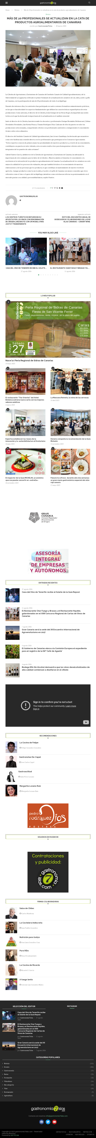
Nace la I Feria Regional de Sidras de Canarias (29, 360)
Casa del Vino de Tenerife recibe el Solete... (26, 268)
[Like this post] (52, 188)
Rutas (49, 1074)
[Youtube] (54, 1122)
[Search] (89, 3)
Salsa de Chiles (27, 908)
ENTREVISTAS (61, 1132)
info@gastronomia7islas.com (57, 1116)
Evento (49, 1067)
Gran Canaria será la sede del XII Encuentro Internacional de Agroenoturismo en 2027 (51, 631)
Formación (49, 1078)
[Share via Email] (62, 188)
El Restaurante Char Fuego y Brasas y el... (70, 268)
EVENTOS (90, 1134)
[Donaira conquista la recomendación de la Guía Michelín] (70, 422)
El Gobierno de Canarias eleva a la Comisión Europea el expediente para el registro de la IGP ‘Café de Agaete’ (54, 649)
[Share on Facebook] (54, 188)
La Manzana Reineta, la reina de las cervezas (70, 398)
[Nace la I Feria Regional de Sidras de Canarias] (48, 329)
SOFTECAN (15, 1135)
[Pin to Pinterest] (59, 188)
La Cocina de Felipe (29, 743)
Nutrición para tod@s (30, 937)
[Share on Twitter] (57, 188)
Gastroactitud (25, 771)
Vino (49, 1088)
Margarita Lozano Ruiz (30, 786)
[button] (9, 256)
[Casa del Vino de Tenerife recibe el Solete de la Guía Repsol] (26, 251)
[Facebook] (41, 1122)
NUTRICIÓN (87, 1132)
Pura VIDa (24, 951)
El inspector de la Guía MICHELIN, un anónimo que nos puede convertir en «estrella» (24, 479)
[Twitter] (48, 1122)
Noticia (17, 10)
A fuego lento (26, 979)
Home (8, 10)
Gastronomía (49, 1070)
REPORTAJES (79, 1134)
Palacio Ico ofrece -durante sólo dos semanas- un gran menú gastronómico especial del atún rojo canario (70, 480)
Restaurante (49, 1092)
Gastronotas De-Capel (30, 757)
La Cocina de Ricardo (30, 965)
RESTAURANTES (75, 1132)
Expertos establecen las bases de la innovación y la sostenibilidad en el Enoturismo (25, 440)
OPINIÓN (69, 1134)
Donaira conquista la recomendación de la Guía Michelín (70, 440)
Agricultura (49, 1095)
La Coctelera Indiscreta (31, 923)
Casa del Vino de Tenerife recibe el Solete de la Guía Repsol (51, 592)
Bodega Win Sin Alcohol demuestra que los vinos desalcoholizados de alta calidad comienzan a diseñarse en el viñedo (56, 668)
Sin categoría (49, 1085)
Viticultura (49, 1081)
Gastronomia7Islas (45, 26)
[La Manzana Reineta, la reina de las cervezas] (70, 381)
